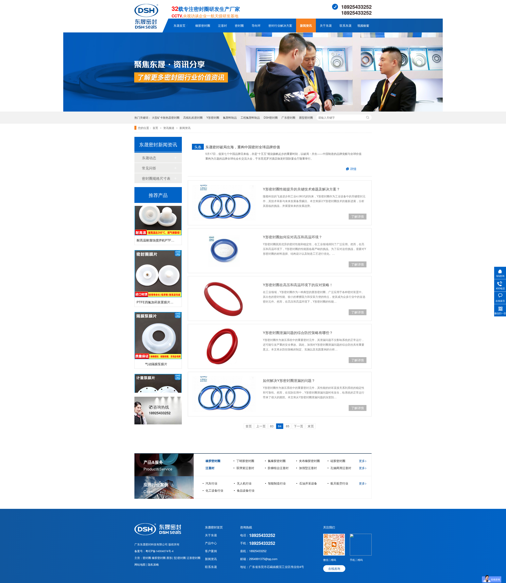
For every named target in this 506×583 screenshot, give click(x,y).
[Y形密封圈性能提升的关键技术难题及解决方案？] (224, 203)
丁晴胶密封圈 (245, 461)
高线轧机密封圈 (193, 117)
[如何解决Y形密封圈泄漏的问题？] (224, 394)
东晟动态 (149, 157)
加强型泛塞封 (308, 468)
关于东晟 (326, 25)
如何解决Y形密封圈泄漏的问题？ (289, 380)
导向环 (256, 25)
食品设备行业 (246, 490)
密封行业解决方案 (280, 25)
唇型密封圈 (306, 117)
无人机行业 (244, 483)
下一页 (298, 426)
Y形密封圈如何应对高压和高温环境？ (292, 236)
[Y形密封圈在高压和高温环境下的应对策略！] (224, 298)
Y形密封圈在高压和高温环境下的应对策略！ (298, 284)
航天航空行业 (339, 483)
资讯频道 (169, 128)
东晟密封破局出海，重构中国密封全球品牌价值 (242, 146)
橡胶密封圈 (202, 25)
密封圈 (239, 25)
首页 (156, 128)
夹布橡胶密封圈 (309, 461)
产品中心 (211, 543)
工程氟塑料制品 (250, 117)
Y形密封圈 (212, 117)
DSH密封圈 (271, 117)
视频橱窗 (363, 25)
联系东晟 (345, 25)
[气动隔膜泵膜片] (158, 326)
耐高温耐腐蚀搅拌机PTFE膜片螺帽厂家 (164, 231)
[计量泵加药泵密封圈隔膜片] (158, 388)
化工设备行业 (214, 490)
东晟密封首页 (214, 527)
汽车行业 (211, 483)
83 (272, 426)
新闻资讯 (306, 25)
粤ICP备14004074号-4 (159, 551)
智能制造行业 (277, 483)
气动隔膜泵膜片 (156, 355)
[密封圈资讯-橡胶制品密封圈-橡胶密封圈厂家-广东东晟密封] (146, 27)
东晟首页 (179, 25)
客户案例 (211, 551)
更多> (363, 461)
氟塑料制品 (230, 117)
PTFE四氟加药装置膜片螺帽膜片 (160, 293)
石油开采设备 (308, 483)
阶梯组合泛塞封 (278, 468)
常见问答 (149, 167)
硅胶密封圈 (337, 461)
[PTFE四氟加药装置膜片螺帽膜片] (158, 264)
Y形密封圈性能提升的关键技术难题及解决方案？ (301, 188)
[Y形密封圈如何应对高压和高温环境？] (224, 251)
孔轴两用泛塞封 (340, 468)
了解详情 (357, 216)
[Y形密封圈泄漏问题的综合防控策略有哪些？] (224, 346)
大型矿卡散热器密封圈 (165, 117)
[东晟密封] (157, 534)
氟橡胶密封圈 (277, 461)
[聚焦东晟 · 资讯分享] (253, 110)
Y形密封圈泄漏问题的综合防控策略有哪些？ (298, 332)
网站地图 (140, 564)
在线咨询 (334, 568)
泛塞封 (222, 25)
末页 (311, 426)
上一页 (261, 426)
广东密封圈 (288, 117)
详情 (353, 169)
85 (287, 426)
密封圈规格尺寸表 (156, 178)
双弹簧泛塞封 (245, 468)
